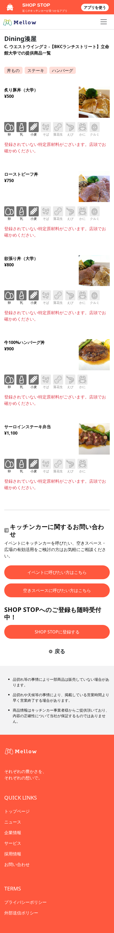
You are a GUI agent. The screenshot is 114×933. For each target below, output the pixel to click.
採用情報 (12, 854)
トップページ (17, 811)
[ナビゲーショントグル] (104, 22)
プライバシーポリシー (25, 902)
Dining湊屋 (20, 38)
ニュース (12, 822)
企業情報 (12, 832)
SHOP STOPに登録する (57, 632)
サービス (12, 843)
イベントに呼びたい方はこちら (57, 572)
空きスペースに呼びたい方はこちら (57, 590)
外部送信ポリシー (21, 913)
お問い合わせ (17, 864)
